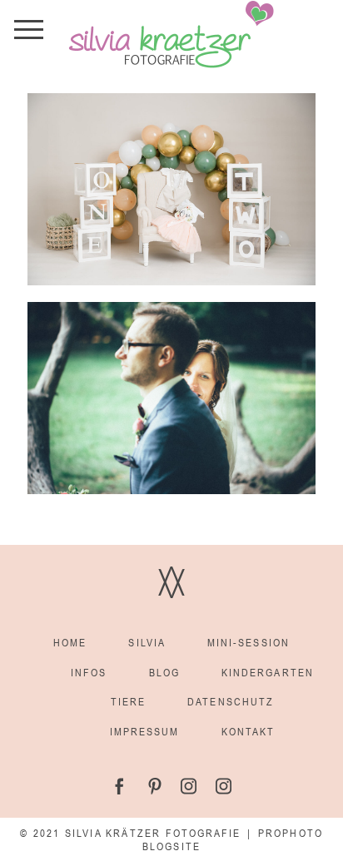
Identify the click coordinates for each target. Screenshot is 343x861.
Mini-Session (248, 642)
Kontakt (248, 731)
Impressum (145, 731)
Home (70, 642)
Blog (164, 672)
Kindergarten (267, 672)
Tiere (128, 701)
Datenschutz (230, 701)
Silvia (146, 642)
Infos (89, 672)
